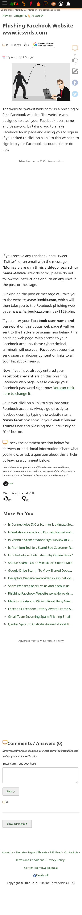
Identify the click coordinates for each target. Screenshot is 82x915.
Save (10, 483)
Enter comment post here (19, 763)
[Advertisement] (41, 204)
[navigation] (75, 60)
